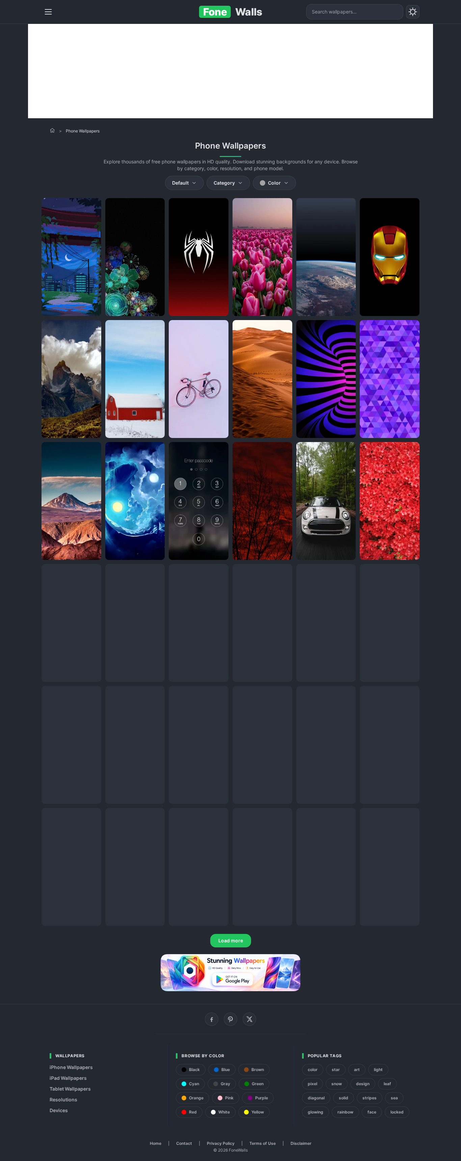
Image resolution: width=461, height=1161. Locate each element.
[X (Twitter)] (249, 1019)
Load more (230, 940)
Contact (184, 1143)
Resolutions (63, 1099)
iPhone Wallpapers (71, 1067)
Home (155, 1143)
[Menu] (48, 12)
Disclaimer (301, 1143)
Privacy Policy (221, 1143)
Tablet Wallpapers (70, 1089)
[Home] (52, 130)
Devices (59, 1110)
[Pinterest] (230, 1019)
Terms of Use (262, 1143)
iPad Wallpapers (68, 1078)
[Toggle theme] (412, 12)
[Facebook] (211, 1019)
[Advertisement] (230, 71)
